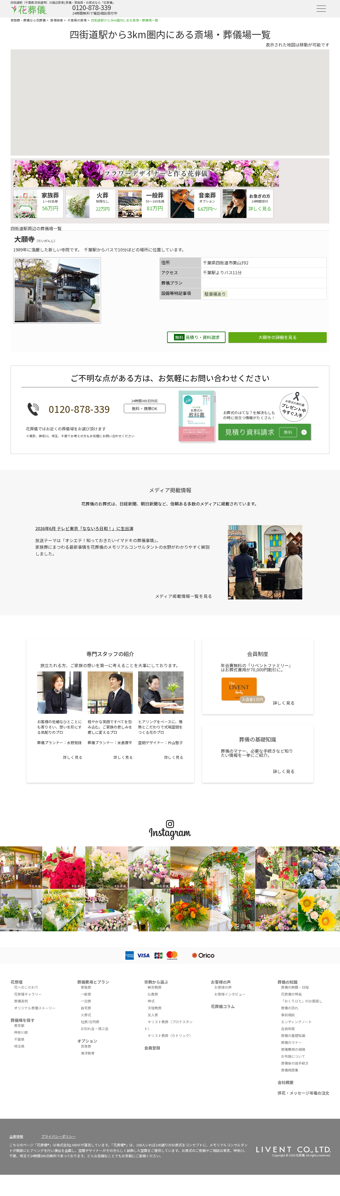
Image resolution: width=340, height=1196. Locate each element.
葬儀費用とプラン (93, 982)
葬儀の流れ (289, 1007)
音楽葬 (86, 1046)
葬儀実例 (21, 1001)
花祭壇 (17, 982)
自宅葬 (86, 1007)
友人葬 (153, 1014)
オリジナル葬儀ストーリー (35, 1007)
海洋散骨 (88, 1053)
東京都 (19, 1025)
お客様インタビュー (229, 994)
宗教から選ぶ (156, 982)
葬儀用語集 (289, 1070)
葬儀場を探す (23, 1020)
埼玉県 (19, 1046)
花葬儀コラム (223, 1006)
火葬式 (86, 1014)
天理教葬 (155, 1007)
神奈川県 (21, 1032)
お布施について (293, 1056)
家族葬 (86, 987)
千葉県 (19, 1039)
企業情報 (16, 1136)
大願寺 (24, 239)
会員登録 (152, 1048)
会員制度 (288, 1028)
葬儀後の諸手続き (295, 1063)
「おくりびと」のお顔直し (301, 1001)
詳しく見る (72, 757)
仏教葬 (153, 994)
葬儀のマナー (291, 1042)
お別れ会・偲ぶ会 (94, 1028)
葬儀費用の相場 (293, 1049)
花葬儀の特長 (291, 994)
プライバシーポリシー (58, 1136)
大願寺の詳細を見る (277, 337)
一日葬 (86, 1001)
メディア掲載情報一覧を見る (183, 596)
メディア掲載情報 (170, 490)
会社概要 (286, 1082)
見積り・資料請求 (197, 337)
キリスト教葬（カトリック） (170, 1035)
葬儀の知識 (288, 982)
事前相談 (288, 1014)
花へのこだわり (26, 987)
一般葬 (86, 994)
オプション (87, 1041)
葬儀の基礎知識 (293, 1035)
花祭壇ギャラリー (28, 994)
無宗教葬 (155, 987)
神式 (151, 1001)
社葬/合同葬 (90, 1021)
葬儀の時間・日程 (295, 987)
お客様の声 (221, 982)
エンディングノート (296, 1021)
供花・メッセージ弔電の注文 (303, 1093)
